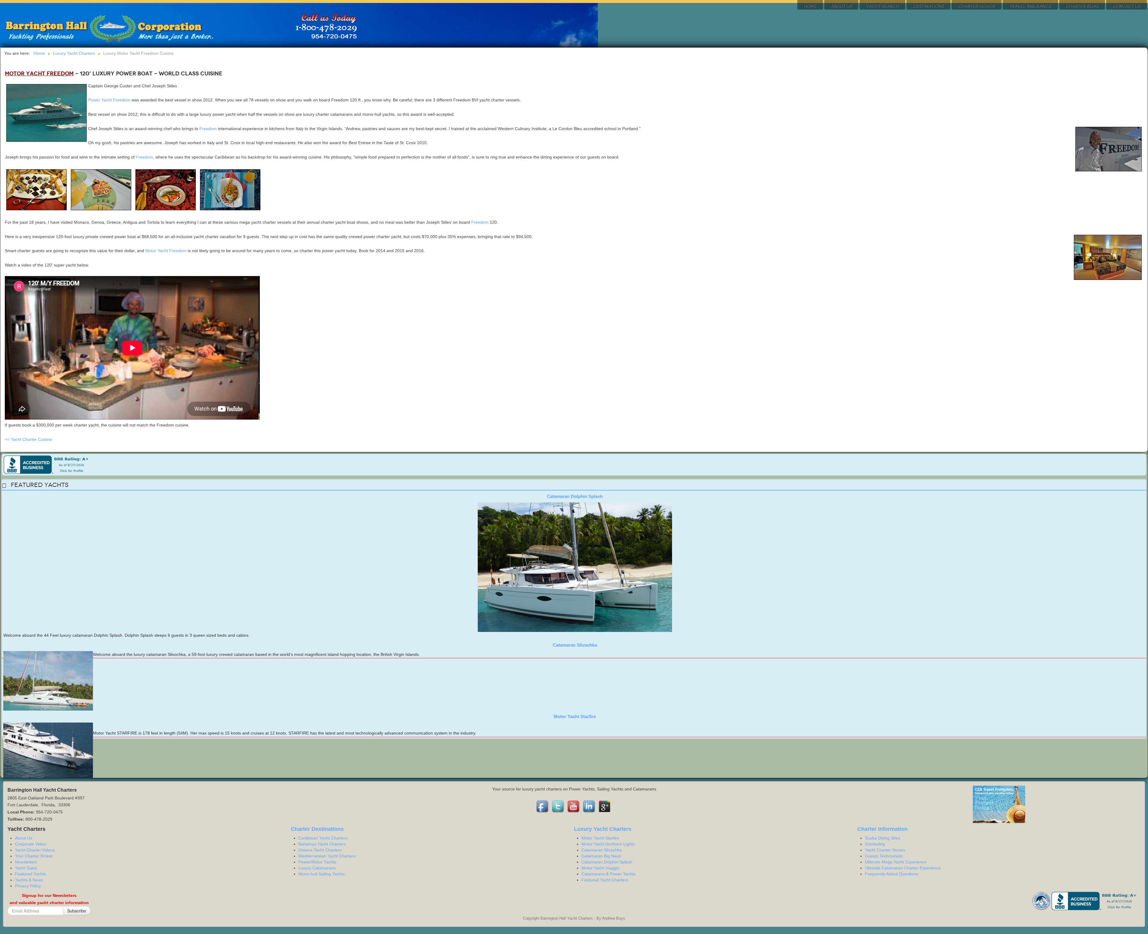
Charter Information (882, 829)
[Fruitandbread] (101, 189)
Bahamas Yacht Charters (322, 844)
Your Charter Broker (34, 856)
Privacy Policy (28, 885)
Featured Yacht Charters (604, 879)
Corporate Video (30, 844)
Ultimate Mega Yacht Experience (895, 862)
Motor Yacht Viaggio (600, 868)
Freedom (208, 128)
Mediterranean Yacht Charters (326, 856)
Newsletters (26, 862)
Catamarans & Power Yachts (608, 873)
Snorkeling (875, 844)
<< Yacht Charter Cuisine (28, 439)
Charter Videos (976, 6)
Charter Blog (1082, 6)
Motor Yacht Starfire (575, 716)
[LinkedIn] (589, 806)
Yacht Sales (26, 868)
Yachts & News (29, 879)
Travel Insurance (1030, 6)
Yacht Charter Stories (885, 850)
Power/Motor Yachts (317, 862)
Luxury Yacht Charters (602, 829)
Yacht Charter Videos (35, 850)
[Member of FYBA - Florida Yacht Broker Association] (1041, 900)
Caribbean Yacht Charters (322, 838)
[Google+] (605, 806)
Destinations (928, 6)
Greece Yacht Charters (320, 850)
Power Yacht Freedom (109, 99)
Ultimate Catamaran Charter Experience (903, 868)
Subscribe (76, 911)
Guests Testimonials (884, 856)
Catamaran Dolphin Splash (575, 496)
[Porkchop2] (165, 189)
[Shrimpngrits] (230, 189)
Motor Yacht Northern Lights (608, 844)
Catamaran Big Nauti (601, 856)
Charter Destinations (317, 829)
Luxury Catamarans (317, 868)
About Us (841, 6)
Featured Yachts (30, 873)
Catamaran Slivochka (575, 644)
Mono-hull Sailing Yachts (321, 873)
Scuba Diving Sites (882, 838)
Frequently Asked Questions (891, 873)
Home (810, 6)
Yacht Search (882, 6)
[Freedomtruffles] (36, 189)
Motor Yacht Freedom (166, 250)
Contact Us (1126, 6)
